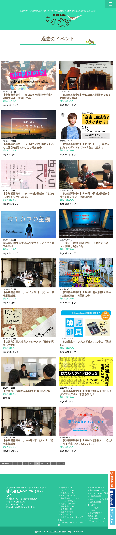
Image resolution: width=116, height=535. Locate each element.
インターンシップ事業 (98, 493)
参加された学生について (97, 518)
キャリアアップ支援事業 (99, 499)
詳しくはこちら (10, 101)
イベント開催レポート (69, 501)
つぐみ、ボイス (67, 493)
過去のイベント (67, 512)
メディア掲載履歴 (94, 513)
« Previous (6, 463)
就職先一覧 (92, 516)
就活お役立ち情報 (68, 504)
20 (48, 463)
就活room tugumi (96, 490)
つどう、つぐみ (67, 490)
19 (42, 463)
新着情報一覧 (66, 509)
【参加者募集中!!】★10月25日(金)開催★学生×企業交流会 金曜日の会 (85, 195)
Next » (61, 463)
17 (31, 463)
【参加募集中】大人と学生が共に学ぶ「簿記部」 (85, 343)
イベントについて (68, 496)
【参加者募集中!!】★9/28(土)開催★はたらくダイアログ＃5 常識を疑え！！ (86, 393)
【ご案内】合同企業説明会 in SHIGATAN (26, 391)
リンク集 (91, 510)
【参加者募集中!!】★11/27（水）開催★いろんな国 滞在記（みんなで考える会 (28, 146)
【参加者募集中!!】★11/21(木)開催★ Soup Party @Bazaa (85, 96)
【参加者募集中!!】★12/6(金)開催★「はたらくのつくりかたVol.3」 (28, 195)
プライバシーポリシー (96, 521)
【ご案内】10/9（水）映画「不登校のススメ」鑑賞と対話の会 (84, 244)
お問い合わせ (66, 514)
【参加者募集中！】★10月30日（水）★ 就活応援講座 (28, 294)
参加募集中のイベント (69, 498)
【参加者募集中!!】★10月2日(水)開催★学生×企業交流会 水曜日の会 (85, 294)
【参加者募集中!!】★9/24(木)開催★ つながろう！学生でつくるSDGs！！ (86, 442)
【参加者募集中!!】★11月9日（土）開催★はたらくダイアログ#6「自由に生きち (84, 146)
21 (53, 463)
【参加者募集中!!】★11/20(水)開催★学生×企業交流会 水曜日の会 (27, 96)
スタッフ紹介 (93, 508)
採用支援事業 (95, 496)
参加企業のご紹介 (68, 506)
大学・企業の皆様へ (95, 487)
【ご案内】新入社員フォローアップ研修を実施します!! (28, 343)
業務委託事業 (95, 502)
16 (25, 463)
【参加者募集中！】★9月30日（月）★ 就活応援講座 (28, 442)
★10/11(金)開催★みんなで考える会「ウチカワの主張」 (28, 244)
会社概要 (91, 505)
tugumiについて (67, 487)
